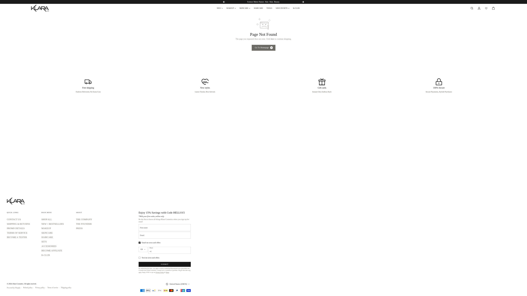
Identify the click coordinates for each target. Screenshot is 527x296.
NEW (219, 8)
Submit (165, 264)
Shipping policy (66, 288)
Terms (167, 272)
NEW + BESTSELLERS (52, 224)
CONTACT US (14, 219)
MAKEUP (230, 8)
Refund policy (27, 288)
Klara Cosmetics (18, 284)
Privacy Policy (160, 272)
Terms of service (52, 288)
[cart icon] (493, 8)
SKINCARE (243, 8)
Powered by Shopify (13, 288)
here (272, 39)
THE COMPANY (84, 219)
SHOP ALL (46, 219)
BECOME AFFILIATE (51, 250)
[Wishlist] (486, 8)
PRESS (79, 228)
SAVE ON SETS (281, 8)
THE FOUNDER (84, 224)
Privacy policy (40, 288)
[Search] (472, 8)
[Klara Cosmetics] (40, 8)
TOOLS (269, 8)
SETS (44, 241)
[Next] (303, 2)
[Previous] (224, 2)
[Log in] (479, 8)
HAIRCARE (258, 8)
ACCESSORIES (48, 246)
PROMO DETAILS (16, 228)
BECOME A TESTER (17, 237)
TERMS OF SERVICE (17, 233)
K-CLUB (296, 8)
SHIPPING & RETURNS (18, 224)
